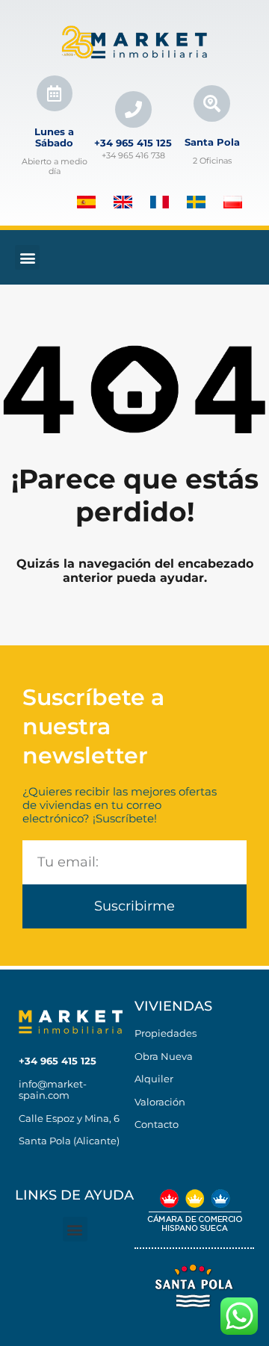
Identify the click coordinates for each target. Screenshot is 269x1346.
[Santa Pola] (212, 103)
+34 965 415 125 (133, 143)
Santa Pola (212, 142)
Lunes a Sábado (54, 137)
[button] (27, 257)
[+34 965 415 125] (133, 109)
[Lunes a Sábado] (54, 93)
